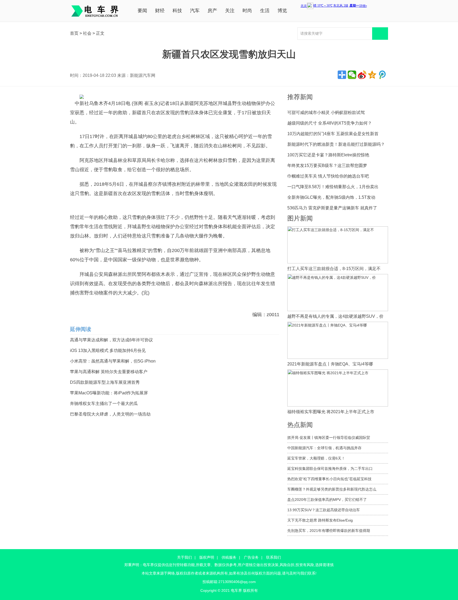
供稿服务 (229, 557)
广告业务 (251, 557)
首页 (74, 33)
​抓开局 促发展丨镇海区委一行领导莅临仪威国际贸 (328, 437)
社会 (87, 33)
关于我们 (184, 557)
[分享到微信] (352, 74)
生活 (265, 10)
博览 (282, 10)
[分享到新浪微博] (362, 74)
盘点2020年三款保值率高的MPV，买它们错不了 (327, 499)
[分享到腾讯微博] (382, 74)
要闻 (142, 10)
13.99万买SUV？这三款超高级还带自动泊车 (323, 510)
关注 (230, 10)
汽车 (195, 10)
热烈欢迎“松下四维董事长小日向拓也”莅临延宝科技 (329, 479)
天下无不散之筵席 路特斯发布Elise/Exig (320, 520)
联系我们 (273, 557)
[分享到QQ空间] (372, 74)
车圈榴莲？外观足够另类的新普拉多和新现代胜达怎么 (331, 489)
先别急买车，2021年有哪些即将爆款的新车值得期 (328, 530)
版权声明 (206, 557)
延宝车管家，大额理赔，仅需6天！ (316, 458)
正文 (100, 33)
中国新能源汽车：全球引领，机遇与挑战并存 (324, 448)
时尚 (247, 10)
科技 (177, 10)
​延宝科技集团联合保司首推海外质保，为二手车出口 (330, 468)
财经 (160, 10)
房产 (212, 10)
